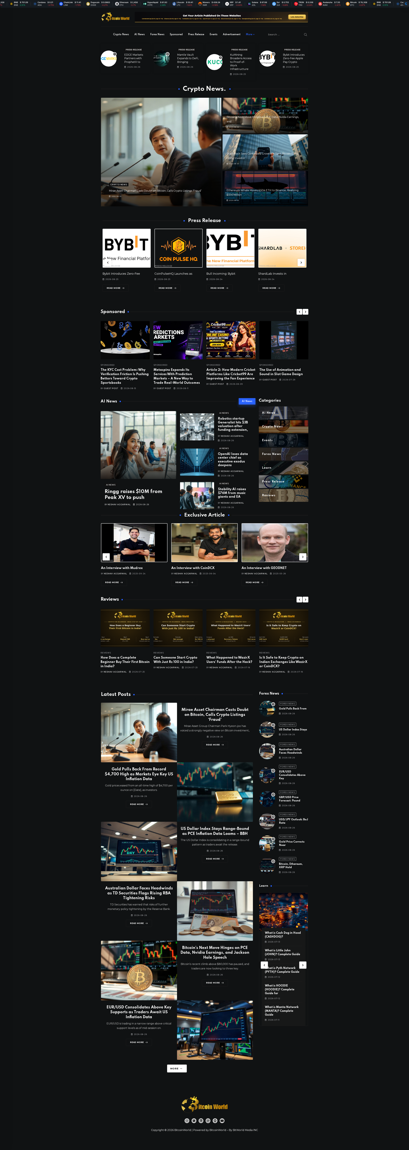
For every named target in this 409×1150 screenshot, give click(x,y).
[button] (107, 262)
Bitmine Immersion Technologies (230, 273)
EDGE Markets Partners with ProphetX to (133, 58)
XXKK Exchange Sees (273, 273)
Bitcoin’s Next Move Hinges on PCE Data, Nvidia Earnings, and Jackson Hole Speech (215, 953)
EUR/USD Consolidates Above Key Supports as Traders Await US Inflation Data (139, 1012)
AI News (139, 34)
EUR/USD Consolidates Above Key (292, 775)
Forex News (157, 34)
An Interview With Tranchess (194, 568)
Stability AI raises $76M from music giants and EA (232, 493)
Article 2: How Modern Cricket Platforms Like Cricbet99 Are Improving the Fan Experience (230, 374)
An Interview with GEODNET (123, 568)
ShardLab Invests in (168, 273)
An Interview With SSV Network (267, 568)
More (249, 34)
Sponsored (176, 34)
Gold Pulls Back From (293, 708)
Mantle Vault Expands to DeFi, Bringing (187, 58)
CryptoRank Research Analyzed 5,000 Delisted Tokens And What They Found (282, 662)
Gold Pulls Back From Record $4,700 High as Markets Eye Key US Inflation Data (139, 774)
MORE (174, 1068)
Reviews (106, 653)
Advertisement (231, 34)
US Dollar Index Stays (293, 729)
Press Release (196, 34)
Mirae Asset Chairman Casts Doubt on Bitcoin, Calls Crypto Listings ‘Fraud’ (155, 190)
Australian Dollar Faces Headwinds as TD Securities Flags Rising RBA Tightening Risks (139, 893)
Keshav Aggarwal (119, 504)
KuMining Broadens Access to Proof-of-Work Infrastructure (240, 62)
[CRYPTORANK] (406, 3)
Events (213, 34)
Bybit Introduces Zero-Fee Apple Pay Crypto (294, 58)
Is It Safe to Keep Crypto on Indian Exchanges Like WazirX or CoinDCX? (178, 662)
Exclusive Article (112, 560)
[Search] (305, 34)
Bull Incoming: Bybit (117, 273)
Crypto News (121, 34)
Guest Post (111, 388)
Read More (113, 288)
